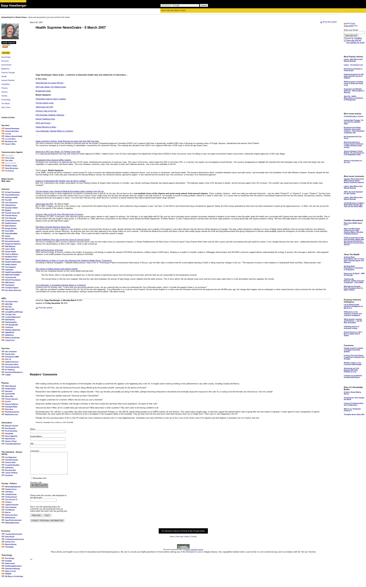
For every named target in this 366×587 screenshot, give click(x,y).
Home (163, 10)
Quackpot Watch (11, 208)
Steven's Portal (10, 441)
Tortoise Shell (10, 462)
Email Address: (36, 436)
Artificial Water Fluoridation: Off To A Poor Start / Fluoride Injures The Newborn (354, 259)
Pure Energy (9, 558)
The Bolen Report (11, 287)
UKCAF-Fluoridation (13, 280)
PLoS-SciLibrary (11, 431)
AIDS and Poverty (43, 123)
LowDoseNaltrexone (12, 317)
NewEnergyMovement (13, 566)
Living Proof (9, 340)
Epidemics (5, 69)
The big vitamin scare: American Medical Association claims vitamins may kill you (70, 191)
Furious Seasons (11, 399)
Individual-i (9, 467)
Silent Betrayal (10, 386)
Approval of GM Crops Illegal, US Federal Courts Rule (58, 152)
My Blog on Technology (14, 576)
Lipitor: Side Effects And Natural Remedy (353, 60)
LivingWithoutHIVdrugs (14, 312)
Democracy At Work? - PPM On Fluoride (354, 274)
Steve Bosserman (11, 168)
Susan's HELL (10, 144)
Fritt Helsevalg (10, 218)
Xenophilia (9, 433)
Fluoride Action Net (12, 213)
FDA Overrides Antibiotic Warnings (50, 115)
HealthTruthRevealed (13, 262)
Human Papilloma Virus (45, 119)
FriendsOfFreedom (12, 195)
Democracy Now (11, 515)
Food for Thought (8, 73)
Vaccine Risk (10, 354)
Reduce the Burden (12, 337)
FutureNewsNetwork (13, 444)
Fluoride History (11, 215)
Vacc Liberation (11, 351)
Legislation (5, 84)
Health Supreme (8, 43)
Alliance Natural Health (13, 136)
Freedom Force (11, 489)
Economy (5, 61)
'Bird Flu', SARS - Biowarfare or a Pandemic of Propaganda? (353, 98)
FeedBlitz (358, 38)
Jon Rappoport (11, 457)
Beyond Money (10, 544)
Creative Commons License (193, 549)
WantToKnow (10, 438)
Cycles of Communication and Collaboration (353, 404)
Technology (5, 100)
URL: (32, 444)
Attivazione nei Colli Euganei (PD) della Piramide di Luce (351, 370)
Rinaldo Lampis (11, 165)
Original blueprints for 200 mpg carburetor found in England (354, 76)
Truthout (8, 502)
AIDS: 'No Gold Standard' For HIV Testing (353, 192)
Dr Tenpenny (10, 369)
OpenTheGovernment (13, 520)
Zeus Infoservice (11, 202)
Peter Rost (9, 409)
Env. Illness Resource (13, 290)
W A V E (8, 359)
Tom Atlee (9, 160)
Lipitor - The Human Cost (353, 65)
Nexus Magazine (11, 436)
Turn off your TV (11, 499)
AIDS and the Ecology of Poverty (49, 250)
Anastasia (9, 475)
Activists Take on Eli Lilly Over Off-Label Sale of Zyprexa (59, 214)
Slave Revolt (9, 536)
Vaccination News (11, 364)
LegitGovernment (11, 504)
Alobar (7, 236)
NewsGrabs (6, 57)
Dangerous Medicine (13, 244)
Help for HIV (9, 309)
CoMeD (8, 375)
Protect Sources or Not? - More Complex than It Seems (353, 333)
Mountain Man (10, 470)
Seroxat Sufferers (11, 404)
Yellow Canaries (11, 259)
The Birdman (10, 510)
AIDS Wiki (8, 304)
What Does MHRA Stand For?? (353, 224)
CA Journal (9, 171)
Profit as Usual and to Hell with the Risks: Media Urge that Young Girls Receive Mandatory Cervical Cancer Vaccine (354, 241)
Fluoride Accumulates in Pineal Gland (353, 69)
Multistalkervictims (12, 523)
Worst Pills (9, 396)
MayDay (8, 210)
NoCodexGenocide (12, 241)
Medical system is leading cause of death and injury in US (353, 83)
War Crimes (6, 107)
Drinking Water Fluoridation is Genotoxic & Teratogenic (353, 267)
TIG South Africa (11, 301)
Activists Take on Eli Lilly (46, 111)
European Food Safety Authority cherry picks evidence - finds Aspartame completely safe (354, 130)
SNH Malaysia (10, 246)
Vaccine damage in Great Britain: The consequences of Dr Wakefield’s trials (354, 152)
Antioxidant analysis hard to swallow (51, 99)
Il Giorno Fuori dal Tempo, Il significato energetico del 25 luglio (354, 357)
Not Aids (8, 307)
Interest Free (10, 542)
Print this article (330, 22)
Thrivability (9, 547)
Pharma (4, 88)
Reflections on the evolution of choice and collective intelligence (353, 313)
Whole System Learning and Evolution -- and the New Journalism (353, 320)
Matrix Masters (10, 226)
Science (4, 92)
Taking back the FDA (44, 107)
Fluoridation (9, 285)
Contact (183, 10)
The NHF (8, 200)
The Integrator (10, 267)
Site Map (5, 53)
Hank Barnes (10, 319)
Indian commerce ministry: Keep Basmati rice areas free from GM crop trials (67, 141)
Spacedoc (9, 391)
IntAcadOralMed (11, 233)
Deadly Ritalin (10, 388)
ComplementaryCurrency (14, 539)
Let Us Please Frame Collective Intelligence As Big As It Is (353, 306)
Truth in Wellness (11, 254)
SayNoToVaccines (11, 362)
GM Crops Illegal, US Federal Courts (51, 87)
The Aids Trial (10, 314)
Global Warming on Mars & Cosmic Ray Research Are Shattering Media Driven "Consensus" (74, 260)
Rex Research (10, 428)
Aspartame (9, 269)
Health (4, 76)
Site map (170, 10)
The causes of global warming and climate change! (57, 269)
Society (4, 96)
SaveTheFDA (10, 394)
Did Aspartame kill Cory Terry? (353, 137)
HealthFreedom (11, 223)
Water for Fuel (10, 571)
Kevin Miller (9, 231)
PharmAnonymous (12, 412)
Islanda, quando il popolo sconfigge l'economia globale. (353, 349)
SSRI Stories (9, 282)
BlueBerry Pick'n (11, 257)
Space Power (10, 563)
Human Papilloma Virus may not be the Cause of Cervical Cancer (63, 239)
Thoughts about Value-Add (354, 414)
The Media (5, 104)
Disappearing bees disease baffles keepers (53, 160)
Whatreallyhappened (13, 486)
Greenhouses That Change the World (354, 398)
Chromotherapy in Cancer (353, 116)
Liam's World (10, 249)
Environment (6, 65)
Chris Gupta (9, 158)
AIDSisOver (9, 335)
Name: (33, 429)
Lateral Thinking (11, 473)
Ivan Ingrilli (9, 155)
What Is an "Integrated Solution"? (352, 409)
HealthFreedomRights (13, 272)
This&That (9, 327)
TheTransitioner (11, 497)
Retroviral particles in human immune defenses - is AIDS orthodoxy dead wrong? (354, 144)
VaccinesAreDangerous (14, 372)
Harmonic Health (11, 197)
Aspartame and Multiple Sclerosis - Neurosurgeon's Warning (354, 90)
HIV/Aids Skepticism (12, 330)
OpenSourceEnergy (12, 568)
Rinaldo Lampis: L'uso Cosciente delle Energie (353, 363)
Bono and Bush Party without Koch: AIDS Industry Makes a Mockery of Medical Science (353, 231)
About (177, 10)
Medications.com (11, 414)
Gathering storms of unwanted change (351, 327)
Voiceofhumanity (11, 460)
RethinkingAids (11, 322)
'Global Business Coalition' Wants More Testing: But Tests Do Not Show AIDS (354, 204)
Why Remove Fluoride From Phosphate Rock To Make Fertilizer (353, 288)
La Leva (8, 134)
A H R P (8, 401)
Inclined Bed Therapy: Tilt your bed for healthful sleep (353, 121)
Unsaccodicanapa (12, 131)
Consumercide (10, 277)
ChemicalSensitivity (12, 220)
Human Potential (7, 80)
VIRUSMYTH (9, 332)
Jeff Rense (9, 492)
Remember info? (40, 478)
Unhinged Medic (11, 407)
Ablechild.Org (10, 205)
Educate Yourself (11, 426)
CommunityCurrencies (13, 534)
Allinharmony (10, 517)
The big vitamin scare (44, 103)
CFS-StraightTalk (11, 325)
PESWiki (8, 574)
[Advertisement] (60, 52)
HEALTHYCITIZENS (12, 275)
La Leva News (10, 139)
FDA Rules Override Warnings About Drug (53, 227)
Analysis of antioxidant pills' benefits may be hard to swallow (61, 181)
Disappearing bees (43, 91)
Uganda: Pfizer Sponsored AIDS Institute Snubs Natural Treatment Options (354, 180)
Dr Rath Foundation (12, 192)
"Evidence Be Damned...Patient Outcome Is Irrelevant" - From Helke (354, 280)
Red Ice (8, 512)
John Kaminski (10, 507)
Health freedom (11, 264)
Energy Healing (11, 228)
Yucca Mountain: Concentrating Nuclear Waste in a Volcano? (61, 285)
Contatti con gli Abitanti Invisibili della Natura (353, 376)
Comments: (35, 451)
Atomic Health (10, 251)
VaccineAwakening (12, 367)
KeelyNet (8, 561)
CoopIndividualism (12, 465)
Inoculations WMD (12, 357)
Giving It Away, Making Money (352, 393)
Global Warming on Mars (46, 127)
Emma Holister (10, 163)
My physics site (11, 141)
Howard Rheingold (12, 128)
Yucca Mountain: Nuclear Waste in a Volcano (54, 131)
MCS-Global (9, 238)
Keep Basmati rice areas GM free (49, 83)
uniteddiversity (10, 494)
